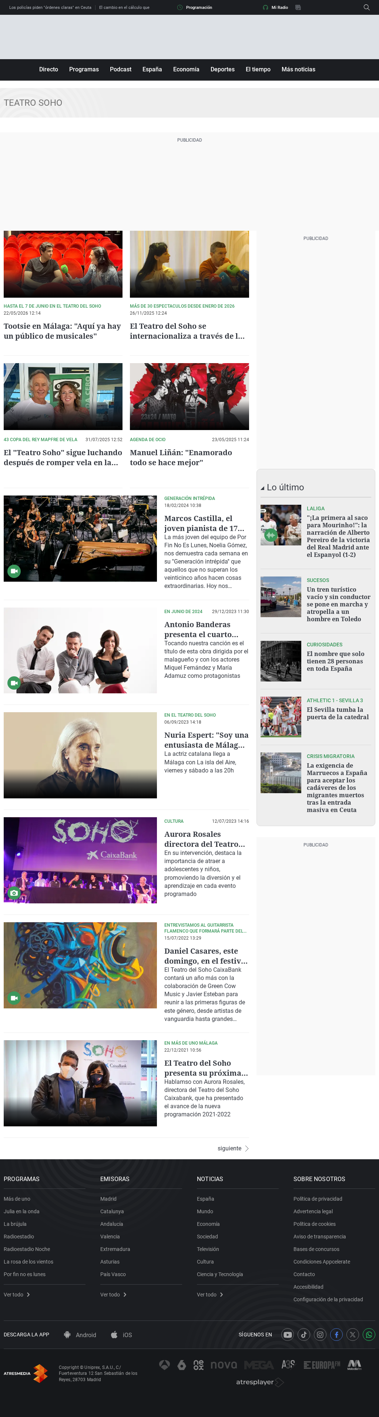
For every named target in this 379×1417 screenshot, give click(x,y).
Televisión (208, 1249)
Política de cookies (315, 1224)
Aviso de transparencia (320, 1237)
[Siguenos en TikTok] (304, 1334)
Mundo (205, 1211)
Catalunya (112, 1211)
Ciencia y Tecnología (220, 1274)
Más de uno (17, 1199)
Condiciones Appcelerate (322, 1262)
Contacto (304, 1274)
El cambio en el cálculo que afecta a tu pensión (142, 8)
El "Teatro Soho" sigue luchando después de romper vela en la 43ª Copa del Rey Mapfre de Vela (63, 462)
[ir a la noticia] (281, 525)
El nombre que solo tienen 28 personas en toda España (336, 661)
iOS (126, 1335)
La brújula (15, 1224)
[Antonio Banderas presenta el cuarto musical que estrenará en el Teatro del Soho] (80, 651)
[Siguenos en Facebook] (336, 1334)
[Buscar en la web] (366, 7)
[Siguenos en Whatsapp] (369, 1334)
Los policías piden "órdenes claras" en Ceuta (50, 8)
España (152, 69)
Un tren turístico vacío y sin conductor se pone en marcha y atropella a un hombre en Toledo (338, 604)
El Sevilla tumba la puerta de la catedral (338, 713)
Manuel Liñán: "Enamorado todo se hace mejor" (181, 457)
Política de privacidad (318, 1199)
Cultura (205, 1262)
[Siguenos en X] (352, 1334)
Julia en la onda (22, 1211)
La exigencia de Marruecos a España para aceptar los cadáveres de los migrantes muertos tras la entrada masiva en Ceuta (337, 787)
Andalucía (111, 1224)
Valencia (110, 1237)
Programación (199, 7)
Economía (186, 69)
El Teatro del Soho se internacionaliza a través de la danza (186, 336)
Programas (84, 69)
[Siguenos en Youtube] (287, 1334)
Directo (48, 69)
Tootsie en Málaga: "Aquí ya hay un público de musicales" (62, 331)
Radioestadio (19, 1237)
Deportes (223, 69)
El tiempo (258, 69)
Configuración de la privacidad (328, 1299)
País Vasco (113, 1274)
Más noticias (298, 69)
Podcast (120, 69)
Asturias (110, 1262)
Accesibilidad (308, 1287)
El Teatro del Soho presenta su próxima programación (202, 1073)
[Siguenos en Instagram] (320, 1334)
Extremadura (115, 1249)
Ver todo (13, 1294)
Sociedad (207, 1237)
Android (85, 1335)
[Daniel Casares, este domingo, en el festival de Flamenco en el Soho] (80, 965)
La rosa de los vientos (28, 1262)
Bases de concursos (316, 1249)
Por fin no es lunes (25, 1274)
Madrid (108, 1199)
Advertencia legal (313, 1211)
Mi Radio (280, 7)
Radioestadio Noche (27, 1249)
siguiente (229, 1148)
